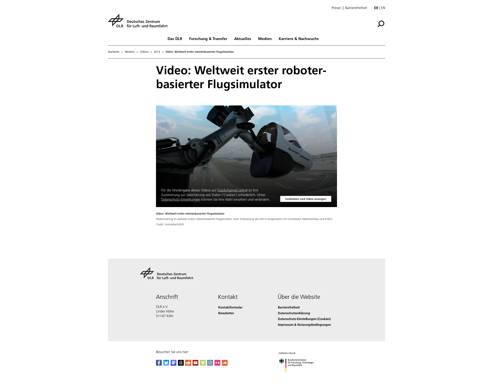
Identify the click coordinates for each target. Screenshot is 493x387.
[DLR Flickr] (217, 364)
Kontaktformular (230, 307)
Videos (144, 51)
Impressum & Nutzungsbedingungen (304, 325)
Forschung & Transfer (208, 38)
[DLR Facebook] (159, 364)
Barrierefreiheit (356, 8)
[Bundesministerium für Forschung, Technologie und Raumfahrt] (300, 376)
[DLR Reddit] (188, 364)
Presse (336, 8)
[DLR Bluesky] (166, 364)
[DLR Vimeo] (203, 364)
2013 (157, 51)
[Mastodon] (173, 364)
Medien (265, 38)
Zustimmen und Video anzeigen (305, 199)
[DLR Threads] (181, 364)
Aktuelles (242, 38)
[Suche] (381, 23)
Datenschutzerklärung (294, 313)
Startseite (113, 51)
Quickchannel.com (231, 190)
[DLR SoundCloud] (225, 364)
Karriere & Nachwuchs (299, 38)
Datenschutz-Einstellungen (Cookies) (304, 319)
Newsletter (226, 313)
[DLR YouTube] (195, 364)
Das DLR (175, 38)
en (383, 8)
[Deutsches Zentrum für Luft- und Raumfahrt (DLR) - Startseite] (139, 23)
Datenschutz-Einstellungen (180, 199)
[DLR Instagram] (210, 364)
